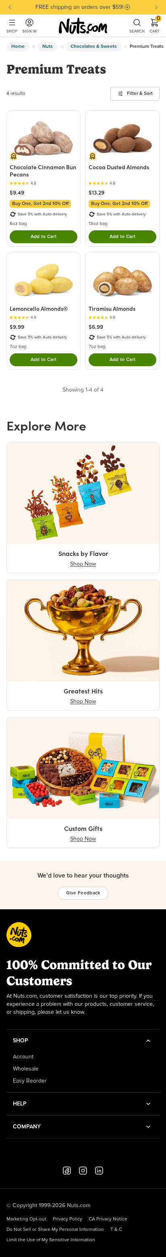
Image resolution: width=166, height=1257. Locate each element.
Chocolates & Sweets (94, 46)
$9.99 (17, 326)
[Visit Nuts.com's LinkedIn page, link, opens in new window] (99, 1170)
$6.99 (96, 326)
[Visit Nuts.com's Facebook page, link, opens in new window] (67, 1170)
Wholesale (26, 1069)
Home (18, 46)
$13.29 (96, 192)
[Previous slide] (9, 7)
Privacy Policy (67, 1219)
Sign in (29, 31)
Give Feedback (83, 893)
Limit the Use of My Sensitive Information (50, 1240)
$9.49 (17, 192)
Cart (154, 26)
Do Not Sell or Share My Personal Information (55, 1229)
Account (23, 1057)
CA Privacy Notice (108, 1219)
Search (137, 31)
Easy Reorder (30, 1081)
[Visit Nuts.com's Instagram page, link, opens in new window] (83, 1170)
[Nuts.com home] (83, 26)
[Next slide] (156, 7)
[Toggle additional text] (127, 7)
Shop (11, 31)
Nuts (47, 46)
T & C (116, 1229)
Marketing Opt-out (26, 1219)
